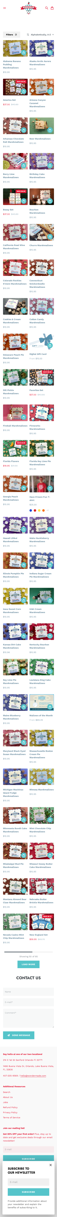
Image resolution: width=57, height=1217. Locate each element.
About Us (8, 1097)
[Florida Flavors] (15, 448)
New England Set (38, 935)
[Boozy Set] (15, 196)
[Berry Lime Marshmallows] (15, 161)
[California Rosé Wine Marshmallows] (15, 232)
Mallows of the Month (41, 715)
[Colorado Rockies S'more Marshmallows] (15, 267)
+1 (47, 510)
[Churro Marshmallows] (41, 232)
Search (6, 1092)
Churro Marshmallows (41, 245)
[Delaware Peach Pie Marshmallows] (15, 342)
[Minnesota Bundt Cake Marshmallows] (15, 815)
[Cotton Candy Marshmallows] (41, 306)
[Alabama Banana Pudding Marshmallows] (15, 48)
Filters (9, 34)
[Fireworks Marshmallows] (41, 412)
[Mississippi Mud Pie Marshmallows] (15, 851)
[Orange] (43, 510)
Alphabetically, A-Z (41, 34)
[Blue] (31, 510)
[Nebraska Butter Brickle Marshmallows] (41, 886)
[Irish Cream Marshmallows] (41, 596)
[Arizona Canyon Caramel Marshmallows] (41, 87)
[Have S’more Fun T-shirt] (41, 484)
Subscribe (28, 1192)
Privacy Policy (10, 1112)
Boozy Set (8, 209)
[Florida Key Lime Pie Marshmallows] (41, 448)
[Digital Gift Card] (41, 341)
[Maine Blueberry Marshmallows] (15, 702)
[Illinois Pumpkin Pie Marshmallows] (15, 560)
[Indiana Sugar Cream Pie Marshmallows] (41, 560)
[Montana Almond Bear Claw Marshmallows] (15, 886)
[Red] (35, 510)
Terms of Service (11, 1117)
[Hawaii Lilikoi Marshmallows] (15, 525)
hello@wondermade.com (33, 1075)
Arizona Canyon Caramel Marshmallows (37, 103)
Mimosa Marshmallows (41, 789)
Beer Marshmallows (39, 138)
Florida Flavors (11, 461)
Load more (28, 964)
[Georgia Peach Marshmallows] (15, 484)
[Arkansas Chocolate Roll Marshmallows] (15, 126)
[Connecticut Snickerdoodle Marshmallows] (41, 267)
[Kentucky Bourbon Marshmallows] (41, 631)
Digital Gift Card (38, 354)
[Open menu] (4, 8)
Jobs (5, 1102)
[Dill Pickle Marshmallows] (15, 377)
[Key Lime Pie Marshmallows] (15, 667)
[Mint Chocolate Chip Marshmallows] (41, 815)
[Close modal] (50, 1165)
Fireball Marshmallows (15, 425)
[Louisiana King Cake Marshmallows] (41, 667)
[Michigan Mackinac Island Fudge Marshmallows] (15, 777)
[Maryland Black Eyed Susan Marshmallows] (15, 738)
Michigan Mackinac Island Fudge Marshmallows (13, 792)
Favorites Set (36, 390)
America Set (9, 100)
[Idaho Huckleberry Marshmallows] (41, 525)
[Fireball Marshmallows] (15, 412)
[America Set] (15, 87)
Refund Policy (10, 1107)
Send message (21, 1035)
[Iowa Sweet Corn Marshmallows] (15, 596)
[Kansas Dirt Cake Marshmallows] (15, 631)
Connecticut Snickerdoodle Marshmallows (37, 283)
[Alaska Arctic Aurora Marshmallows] (41, 48)
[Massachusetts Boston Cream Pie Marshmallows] (41, 738)
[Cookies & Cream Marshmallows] (15, 306)
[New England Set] (41, 922)
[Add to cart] (23, 52)
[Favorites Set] (41, 377)
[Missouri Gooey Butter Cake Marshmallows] (41, 851)
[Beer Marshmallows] (41, 126)
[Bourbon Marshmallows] (41, 196)
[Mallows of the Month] (41, 702)
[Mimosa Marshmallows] (41, 777)
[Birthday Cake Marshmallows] (41, 161)
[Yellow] (39, 510)
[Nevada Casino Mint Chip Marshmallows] (15, 922)
